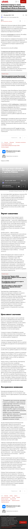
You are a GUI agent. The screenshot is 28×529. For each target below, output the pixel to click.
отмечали (23, 108)
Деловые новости (4, 499)
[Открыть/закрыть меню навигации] (16, 2)
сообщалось (15, 104)
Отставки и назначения (21, 142)
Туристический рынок (5, 497)
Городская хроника (5, 502)
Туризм (15, 495)
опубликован (10, 34)
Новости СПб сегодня (5, 500)
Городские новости (16, 500)
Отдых (11, 495)
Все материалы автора (6, 21)
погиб (17, 128)
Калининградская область (6, 144)
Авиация (18, 497)
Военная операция (5, 147)
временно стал (22, 99)
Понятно (23, 522)
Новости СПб (13, 499)
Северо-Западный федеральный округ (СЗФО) (10, 145)
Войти (23, 1)
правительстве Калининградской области (13, 51)
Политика (12, 142)
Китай (13, 497)
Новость (6, 142)
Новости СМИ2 (5, 160)
